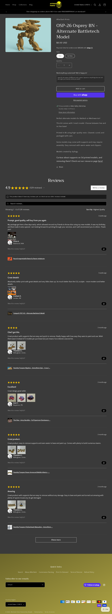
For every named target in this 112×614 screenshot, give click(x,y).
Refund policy (38, 612)
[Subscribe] (42, 584)
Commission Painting (46, 572)
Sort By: (89, 210)
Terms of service (50, 612)
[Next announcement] (105, 12)
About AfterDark (31, 572)
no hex (70, 56)
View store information (67, 112)
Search (20, 572)
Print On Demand (62, 572)
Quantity (59, 61)
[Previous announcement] (6, 12)
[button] (95, 4)
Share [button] (61, 167)
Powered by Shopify (26, 612)
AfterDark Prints (15, 612)
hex (60, 56)
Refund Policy (89, 572)
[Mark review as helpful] (104, 249)
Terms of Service (76, 572)
